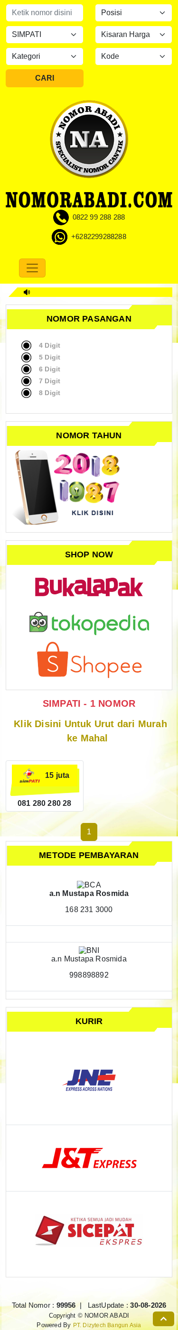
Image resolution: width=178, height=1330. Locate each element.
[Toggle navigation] (32, 268)
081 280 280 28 (45, 803)
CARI (44, 78)
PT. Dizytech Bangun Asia (107, 1325)
